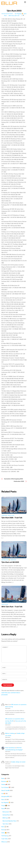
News (3, 799)
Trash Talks (11, 515)
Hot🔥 (3, 793)
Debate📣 (4, 784)
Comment (5, 647)
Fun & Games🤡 (5, 787)
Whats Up (4, 841)
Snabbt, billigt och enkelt (18, 762)
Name (4, 667)
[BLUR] (9, 4)
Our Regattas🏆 (19, 13)
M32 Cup (5, 818)
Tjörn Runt (4, 515)
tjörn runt (16, 15)
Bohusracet (6, 811)
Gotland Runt (6, 815)
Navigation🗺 (5, 796)
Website (4, 679)
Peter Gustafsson (7, 13)
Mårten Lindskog (10, 733)
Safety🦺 (4, 832)
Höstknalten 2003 (19, 481)
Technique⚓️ (5, 835)
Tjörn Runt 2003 (14, 11)
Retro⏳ (3, 826)
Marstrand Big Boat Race (9, 821)
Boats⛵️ (3, 778)
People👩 (4, 805)
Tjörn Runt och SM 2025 (10, 562)
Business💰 (4, 781)
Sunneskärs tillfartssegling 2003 (13, 479)
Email (4, 673)
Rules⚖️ (3, 829)
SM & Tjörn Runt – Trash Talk (11, 607)
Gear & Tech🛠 (5, 790)
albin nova (11, 15)
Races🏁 (3, 808)
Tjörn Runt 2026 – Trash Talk (11, 518)
